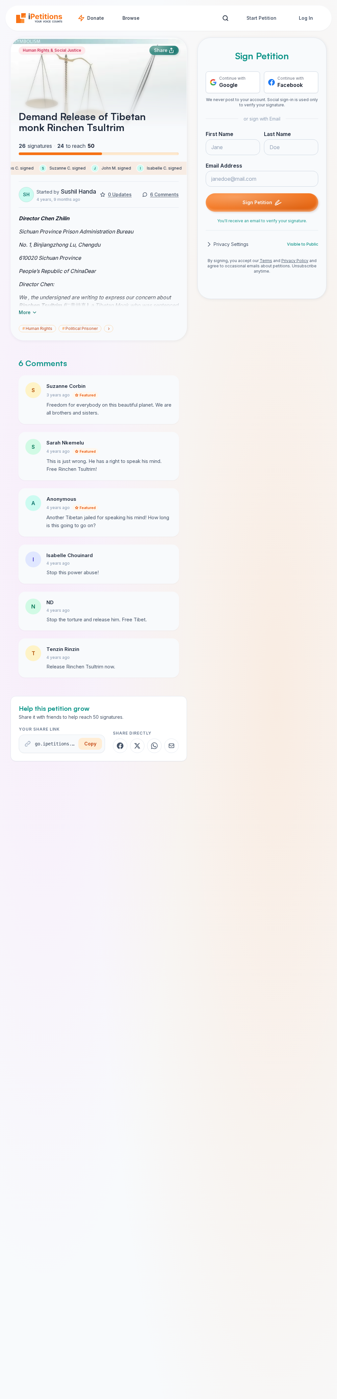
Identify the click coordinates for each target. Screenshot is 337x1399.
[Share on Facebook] (120, 746)
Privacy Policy (294, 260)
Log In (306, 18)
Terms (266, 260)
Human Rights (37, 328)
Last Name (277, 134)
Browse (131, 18)
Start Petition (261, 18)
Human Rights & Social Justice (52, 50)
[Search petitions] (225, 18)
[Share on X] (137, 746)
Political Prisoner (80, 328)
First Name (219, 134)
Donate (95, 18)
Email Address (224, 165)
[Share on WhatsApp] (154, 746)
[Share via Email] (171, 746)
